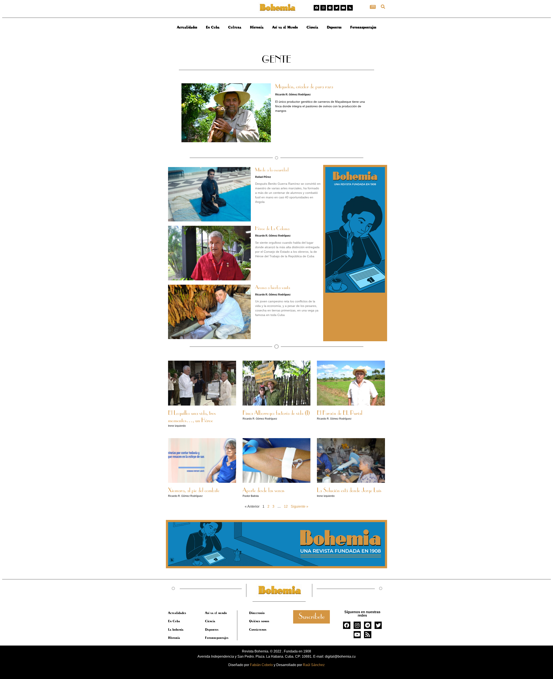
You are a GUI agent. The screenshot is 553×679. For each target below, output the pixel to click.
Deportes (334, 27)
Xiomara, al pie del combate (193, 491)
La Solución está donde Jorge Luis (349, 491)
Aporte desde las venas (263, 491)
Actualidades (187, 27)
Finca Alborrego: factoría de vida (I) (276, 413)
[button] (383, 6)
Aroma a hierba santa (272, 287)
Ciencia (312, 27)
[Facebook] (316, 8)
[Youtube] (343, 8)
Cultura (234, 27)
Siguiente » (299, 506)
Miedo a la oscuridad (272, 170)
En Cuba (212, 27)
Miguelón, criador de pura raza (304, 87)
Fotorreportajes (363, 27)
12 (286, 506)
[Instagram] (323, 8)
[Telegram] (330, 8)
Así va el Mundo (285, 27)
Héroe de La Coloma (272, 228)
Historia (257, 27)
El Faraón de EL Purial (339, 413)
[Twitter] (336, 8)
